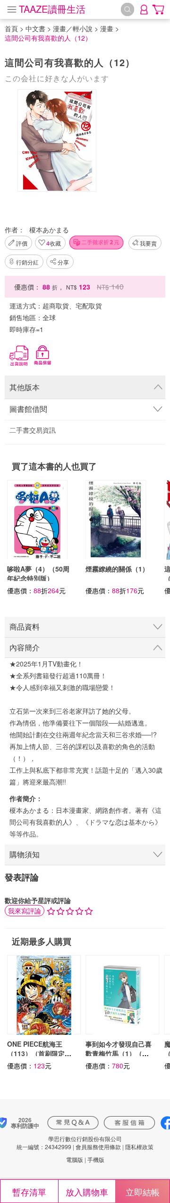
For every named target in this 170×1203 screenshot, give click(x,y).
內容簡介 (24, 647)
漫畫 (106, 28)
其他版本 (24, 387)
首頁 (11, 28)
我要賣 (148, 243)
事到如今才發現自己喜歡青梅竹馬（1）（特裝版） (118, 1053)
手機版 (95, 1159)
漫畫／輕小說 (73, 28)
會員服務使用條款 (98, 1147)
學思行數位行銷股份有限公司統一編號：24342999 (69, 1143)
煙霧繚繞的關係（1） (117, 568)
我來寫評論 (24, 910)
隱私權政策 (139, 1147)
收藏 (53, 243)
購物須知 (24, 854)
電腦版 (74, 1159)
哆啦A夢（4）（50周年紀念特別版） (38, 573)
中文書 (35, 28)
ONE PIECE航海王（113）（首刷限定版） (36, 1053)
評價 (21, 243)
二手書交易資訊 (32, 430)
